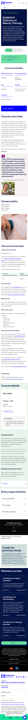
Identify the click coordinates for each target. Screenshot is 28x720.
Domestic (8, 50)
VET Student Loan (17, 287)
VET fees (3, 89)
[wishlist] (19, 3)
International (18, 50)
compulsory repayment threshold (16, 294)
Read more (4, 151)
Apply (3, 717)
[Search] (23, 3)
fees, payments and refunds (19, 366)
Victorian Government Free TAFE (11, 359)
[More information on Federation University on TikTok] (26, 677)
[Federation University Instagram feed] (21, 677)
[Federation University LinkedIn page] (23, 677)
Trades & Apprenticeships (10, 12)
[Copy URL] (14, 528)
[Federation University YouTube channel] (17, 677)
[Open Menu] (26, 3)
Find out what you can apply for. (14, 379)
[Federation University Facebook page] (19, 677)
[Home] (6, 3)
